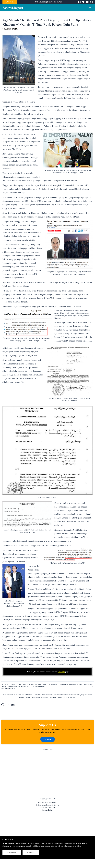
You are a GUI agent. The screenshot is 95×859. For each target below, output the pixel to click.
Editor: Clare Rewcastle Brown (47, 805)
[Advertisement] (47, 771)
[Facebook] (79, 2)
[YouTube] (87, 2)
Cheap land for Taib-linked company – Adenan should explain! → (71, 685)
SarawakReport (12, 7)
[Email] (91, 2)
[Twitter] (83, 2)
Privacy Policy (47, 810)
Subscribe (61, 672)
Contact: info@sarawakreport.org (47, 802)
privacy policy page (22, 846)
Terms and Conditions (47, 807)
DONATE (9, 2)
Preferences (11, 852)
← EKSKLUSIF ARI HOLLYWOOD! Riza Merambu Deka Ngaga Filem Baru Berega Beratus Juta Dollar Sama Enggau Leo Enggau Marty (23, 686)
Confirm (30, 852)
